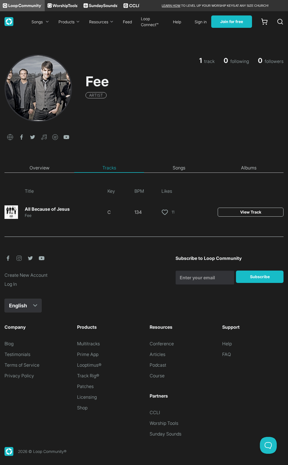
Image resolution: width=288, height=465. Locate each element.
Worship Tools (164, 423)
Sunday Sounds (165, 434)
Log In (10, 284)
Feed (127, 21)
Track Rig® (88, 375)
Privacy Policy (19, 375)
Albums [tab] (248, 168)
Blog (9, 343)
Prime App (87, 354)
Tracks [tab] (109, 168)
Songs (37, 21)
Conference (162, 343)
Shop (82, 407)
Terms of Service (21, 365)
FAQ (226, 354)
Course (157, 375)
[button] (10, 136)
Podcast (158, 365)
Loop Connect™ (149, 21)
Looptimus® (89, 365)
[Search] (280, 21)
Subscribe (260, 276)
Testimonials (17, 354)
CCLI (155, 412)
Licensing (87, 397)
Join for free (231, 21)
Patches (85, 386)
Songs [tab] (179, 168)
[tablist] (144, 168)
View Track (250, 212)
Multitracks (88, 343)
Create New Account (26, 275)
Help (177, 21)
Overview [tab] (40, 168)
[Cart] (264, 21)
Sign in (201, 21)
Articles (157, 354)
